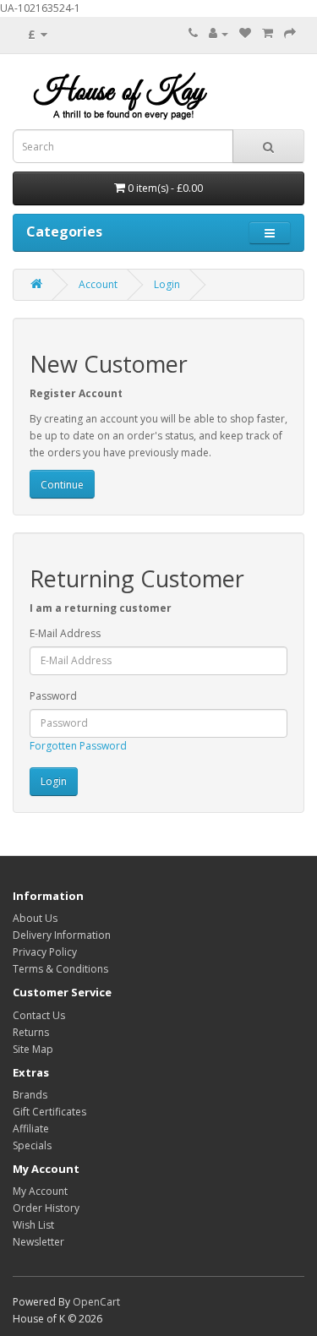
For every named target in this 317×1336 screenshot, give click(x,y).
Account (98, 284)
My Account (40, 1191)
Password (53, 696)
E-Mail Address (65, 633)
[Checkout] (290, 33)
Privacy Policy (45, 952)
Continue (62, 484)
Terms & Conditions (60, 969)
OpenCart (96, 1302)
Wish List (33, 1225)
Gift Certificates (49, 1111)
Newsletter (38, 1242)
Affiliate (31, 1128)
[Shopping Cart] (267, 33)
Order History (46, 1208)
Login (167, 284)
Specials (32, 1145)
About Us (35, 918)
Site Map (33, 1049)
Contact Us (39, 1015)
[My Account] (218, 33)
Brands (30, 1095)
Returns (31, 1032)
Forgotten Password (78, 746)
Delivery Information (62, 935)
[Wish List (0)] (245, 33)
